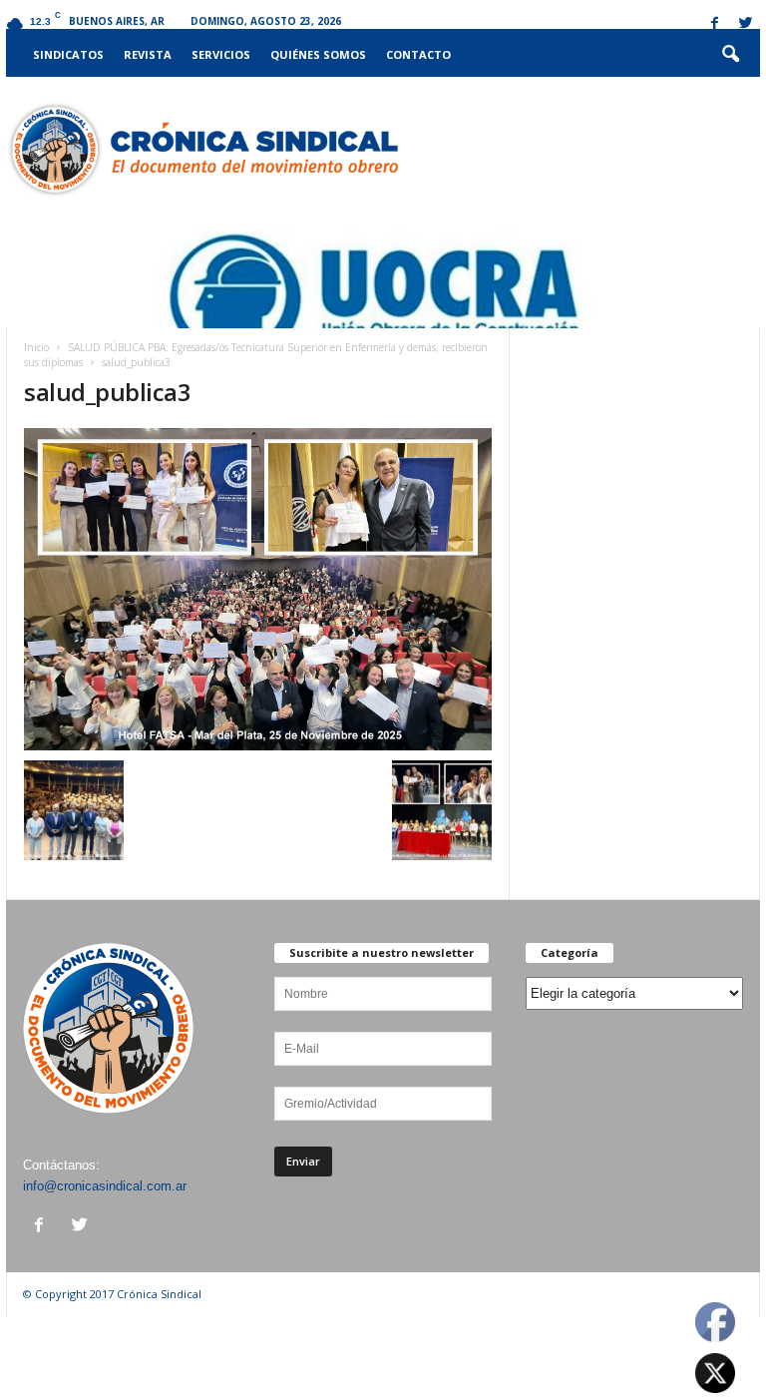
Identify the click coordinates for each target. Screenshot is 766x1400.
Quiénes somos (318, 54)
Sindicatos (68, 54)
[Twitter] (745, 24)
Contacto (418, 54)
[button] (730, 55)
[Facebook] (714, 24)
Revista (148, 54)
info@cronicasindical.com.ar (105, 1185)
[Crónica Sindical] (202, 150)
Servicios (221, 54)
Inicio (36, 347)
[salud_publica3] (258, 589)
